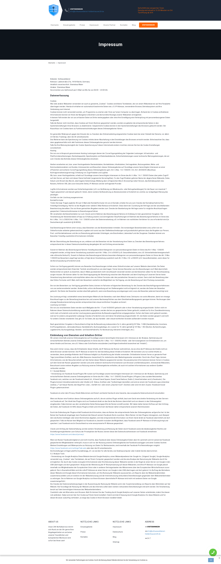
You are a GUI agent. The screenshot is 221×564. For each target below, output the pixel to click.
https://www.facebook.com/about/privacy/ (67, 434)
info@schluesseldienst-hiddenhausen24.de (87, 11)
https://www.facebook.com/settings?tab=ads (68, 448)
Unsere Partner (109, 25)
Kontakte (123, 25)
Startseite (55, 25)
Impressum (94, 25)
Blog (134, 25)
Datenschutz (118, 532)
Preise (82, 25)
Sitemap (116, 542)
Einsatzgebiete (69, 25)
